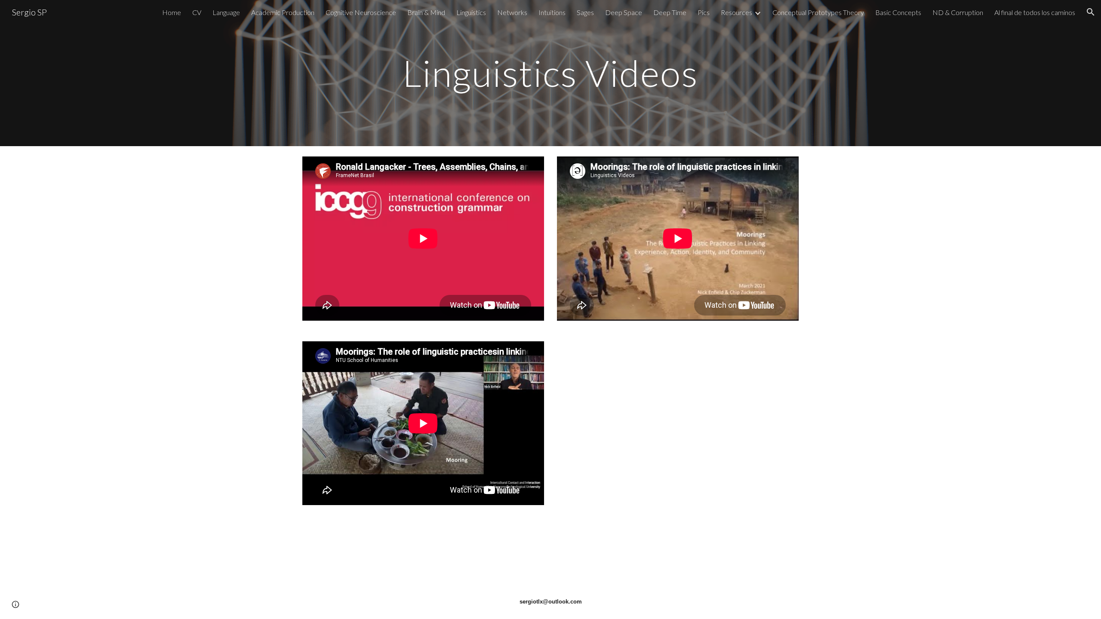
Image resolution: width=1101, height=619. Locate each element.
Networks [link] (512, 12)
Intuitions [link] (552, 12)
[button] (1090, 12)
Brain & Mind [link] (426, 12)
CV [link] (196, 12)
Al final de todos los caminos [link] (1034, 12)
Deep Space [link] (623, 12)
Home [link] (171, 12)
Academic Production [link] (282, 12)
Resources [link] (736, 12)
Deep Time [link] (669, 12)
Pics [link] (704, 12)
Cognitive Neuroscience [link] (361, 12)
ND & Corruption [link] (957, 12)
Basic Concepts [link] (898, 12)
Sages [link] (585, 12)
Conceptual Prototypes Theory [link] (818, 12)
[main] (550, 73)
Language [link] (226, 12)
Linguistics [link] (471, 12)
